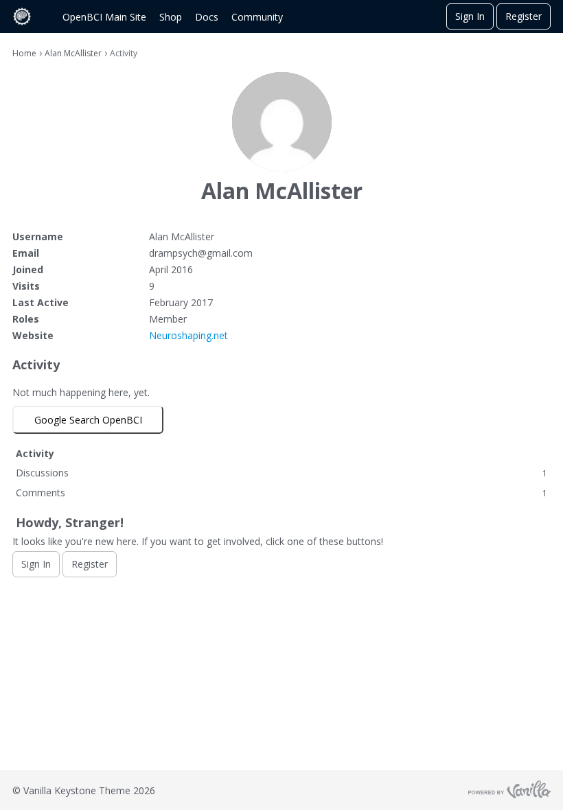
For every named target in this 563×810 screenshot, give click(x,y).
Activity (35, 453)
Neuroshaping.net (188, 335)
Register (523, 16)
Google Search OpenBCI (88, 419)
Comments (281, 492)
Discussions (281, 472)
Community (257, 16)
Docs (206, 16)
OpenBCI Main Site (104, 16)
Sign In (470, 16)
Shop (170, 16)
